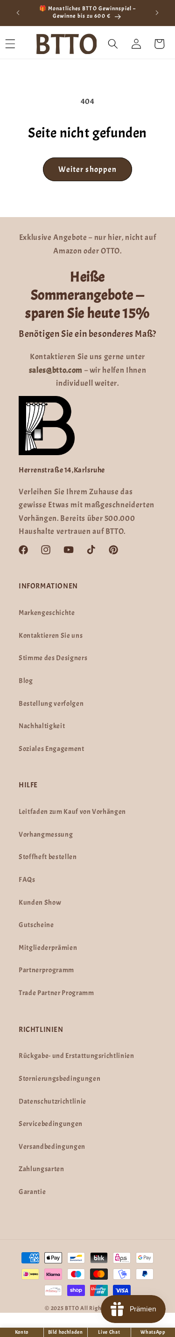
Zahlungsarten (41, 1168)
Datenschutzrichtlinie (52, 1101)
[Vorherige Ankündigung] (18, 12)
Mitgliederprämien (48, 947)
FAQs (27, 879)
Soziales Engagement (51, 748)
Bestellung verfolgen (51, 703)
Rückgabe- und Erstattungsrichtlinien (76, 1055)
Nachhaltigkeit (42, 725)
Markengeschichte (47, 612)
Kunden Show (40, 902)
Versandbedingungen (52, 1146)
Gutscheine (36, 924)
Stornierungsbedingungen (59, 1078)
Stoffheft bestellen (48, 856)
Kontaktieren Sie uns (51, 635)
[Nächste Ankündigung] (157, 12)
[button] (113, 44)
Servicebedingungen (51, 1123)
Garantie (32, 1191)
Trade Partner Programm (56, 992)
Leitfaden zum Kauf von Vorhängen (72, 811)
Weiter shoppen (87, 169)
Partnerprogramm (46, 970)
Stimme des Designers (53, 657)
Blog (26, 680)
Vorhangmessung (46, 834)
